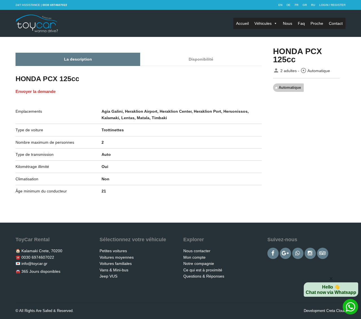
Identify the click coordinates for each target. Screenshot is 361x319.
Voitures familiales (116, 263)
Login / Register (332, 4)
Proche (317, 23)
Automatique (290, 87)
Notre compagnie (198, 263)
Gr (305, 4)
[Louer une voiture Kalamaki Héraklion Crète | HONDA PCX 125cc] (37, 23)
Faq (301, 23)
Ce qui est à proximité (202, 270)
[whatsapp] (297, 253)
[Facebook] (273, 253)
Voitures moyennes (117, 257)
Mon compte (194, 257)
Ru (313, 4)
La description (78, 59)
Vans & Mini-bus (114, 270)
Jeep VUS (108, 276)
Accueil (242, 23)
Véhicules (263, 23)
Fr (296, 4)
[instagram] (310, 253)
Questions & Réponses (203, 276)
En (280, 4)
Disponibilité (201, 59)
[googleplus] (285, 253)
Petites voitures (113, 251)
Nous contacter (196, 251)
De (288, 4)
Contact (336, 23)
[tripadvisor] (322, 253)
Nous (287, 23)
